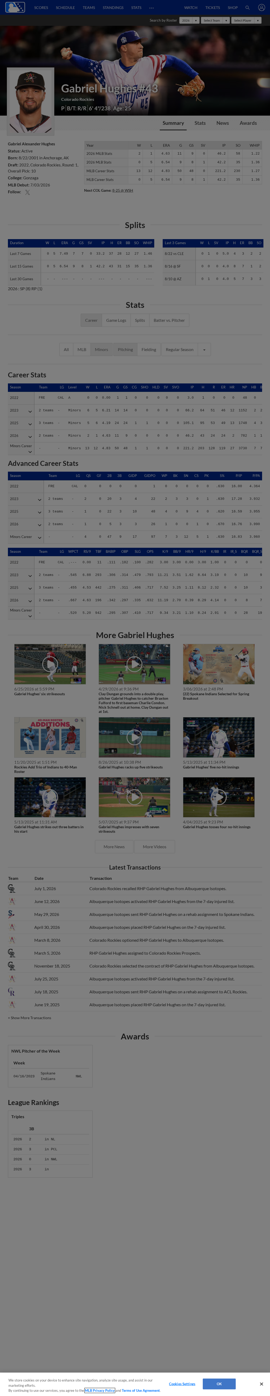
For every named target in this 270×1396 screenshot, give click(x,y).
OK (219, 1384)
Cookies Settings (182, 1384)
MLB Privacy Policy (100, 1390)
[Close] (261, 1384)
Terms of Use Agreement (141, 1390)
